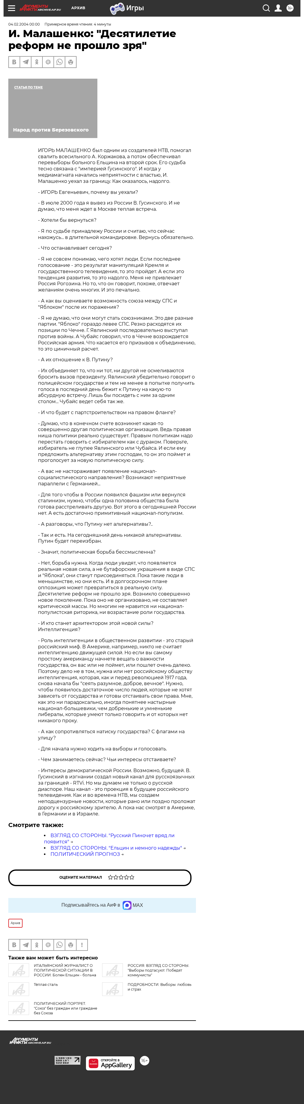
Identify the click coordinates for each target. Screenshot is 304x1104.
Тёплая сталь (46, 984)
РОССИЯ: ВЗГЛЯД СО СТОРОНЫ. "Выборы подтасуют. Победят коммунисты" (158, 970)
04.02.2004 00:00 (24, 24)
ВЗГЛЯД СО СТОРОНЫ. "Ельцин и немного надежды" (116, 848)
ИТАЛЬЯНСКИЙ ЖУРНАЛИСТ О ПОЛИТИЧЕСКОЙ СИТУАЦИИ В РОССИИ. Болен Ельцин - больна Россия (52, 972)
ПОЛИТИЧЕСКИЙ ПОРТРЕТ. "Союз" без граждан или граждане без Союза (65, 1008)
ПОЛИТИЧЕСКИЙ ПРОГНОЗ (85, 854)
